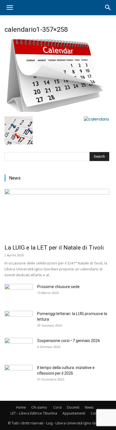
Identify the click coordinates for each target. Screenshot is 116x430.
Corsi (57, 407)
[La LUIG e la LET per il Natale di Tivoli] (57, 215)
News (89, 407)
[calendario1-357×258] (55, 110)
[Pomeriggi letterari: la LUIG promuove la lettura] (19, 321)
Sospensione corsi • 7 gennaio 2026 (68, 340)
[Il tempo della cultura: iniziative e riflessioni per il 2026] (19, 374)
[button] (10, 7)
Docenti (73, 407)
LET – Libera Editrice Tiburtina (33, 413)
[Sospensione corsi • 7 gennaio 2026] (19, 347)
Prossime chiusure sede (58, 286)
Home (21, 407)
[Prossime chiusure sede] (19, 294)
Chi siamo (39, 407)
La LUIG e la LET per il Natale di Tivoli (54, 247)
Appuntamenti (74, 413)
